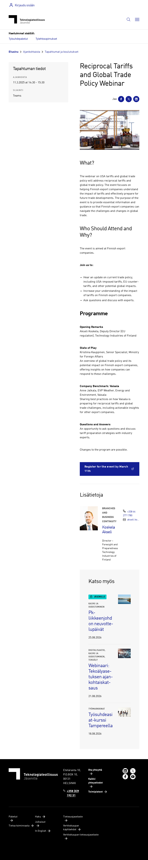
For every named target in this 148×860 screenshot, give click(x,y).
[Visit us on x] (133, 771)
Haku (38, 816)
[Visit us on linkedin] (125, 771)
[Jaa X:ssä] (129, 99)
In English (40, 831)
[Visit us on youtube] (133, 776)
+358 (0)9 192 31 (73, 793)
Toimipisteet (95, 792)
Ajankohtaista (31, 52)
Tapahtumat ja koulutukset (61, 52)
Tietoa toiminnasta (19, 825)
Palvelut (13, 816)
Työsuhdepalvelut (18, 39)
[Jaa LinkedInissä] (136, 99)
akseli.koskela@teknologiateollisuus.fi (133, 519)
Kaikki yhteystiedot (95, 781)
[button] (128, 19)
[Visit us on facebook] (125, 776)
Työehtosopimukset (46, 39)
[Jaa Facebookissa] (121, 99)
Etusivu (13, 52)
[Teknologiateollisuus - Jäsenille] (27, 19)
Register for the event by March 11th (106, 469)
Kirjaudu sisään (24, 5)
